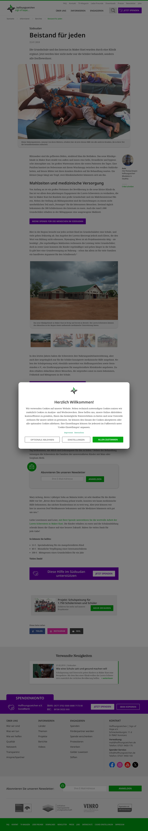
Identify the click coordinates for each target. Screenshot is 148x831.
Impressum (68, 432)
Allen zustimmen (108, 439)
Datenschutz (79, 432)
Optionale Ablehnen (42, 439)
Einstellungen (76, 439)
